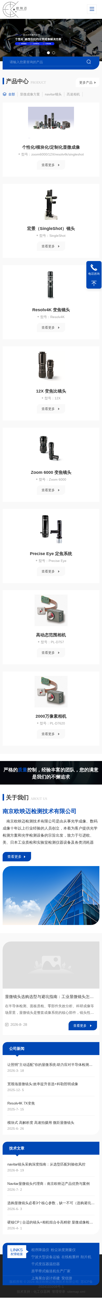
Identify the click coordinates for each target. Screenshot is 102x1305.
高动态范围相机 (51, 635)
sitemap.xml (76, 1291)
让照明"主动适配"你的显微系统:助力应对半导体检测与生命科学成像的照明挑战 (51, 1065)
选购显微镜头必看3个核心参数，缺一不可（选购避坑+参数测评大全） (51, 1203)
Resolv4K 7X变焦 (21, 1103)
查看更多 (48, 165)
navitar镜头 (53, 94)
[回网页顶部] (94, 283)
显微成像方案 (30, 94)
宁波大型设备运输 (45, 1257)
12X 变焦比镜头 (51, 391)
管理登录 (58, 1291)
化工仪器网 (41, 1291)
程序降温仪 (40, 1250)
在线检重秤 (70, 1257)
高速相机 (73, 94)
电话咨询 (94, 273)
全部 (11, 94)
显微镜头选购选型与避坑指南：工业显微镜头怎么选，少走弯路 (51, 996)
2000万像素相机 (51, 716)
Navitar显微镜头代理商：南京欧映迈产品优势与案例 (48, 1184)
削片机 (86, 1257)
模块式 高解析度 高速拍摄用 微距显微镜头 (40, 1123)
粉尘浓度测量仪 (63, 1250)
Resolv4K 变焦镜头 (51, 309)
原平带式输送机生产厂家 (50, 1271)
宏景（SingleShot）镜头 (51, 228)
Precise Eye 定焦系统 (51, 553)
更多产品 (86, 82)
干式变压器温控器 (45, 1264)
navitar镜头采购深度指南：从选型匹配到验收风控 (46, 1164)
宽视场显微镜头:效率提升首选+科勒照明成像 (42, 1084)
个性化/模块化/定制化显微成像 (51, 147)
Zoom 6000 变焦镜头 (51, 472)
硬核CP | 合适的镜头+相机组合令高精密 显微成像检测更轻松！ (51, 1222)
